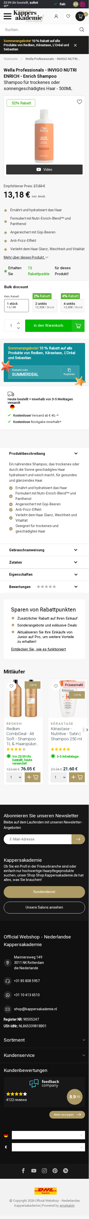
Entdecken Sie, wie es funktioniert (38, 649)
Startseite (11, 59)
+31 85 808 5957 (27, 981)
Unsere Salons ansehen (44, 907)
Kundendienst (44, 892)
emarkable (67, 1205)
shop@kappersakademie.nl (35, 1009)
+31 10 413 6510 (27, 995)
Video (47, 169)
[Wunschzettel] (68, 16)
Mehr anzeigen (64, 1114)
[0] (80, 16)
